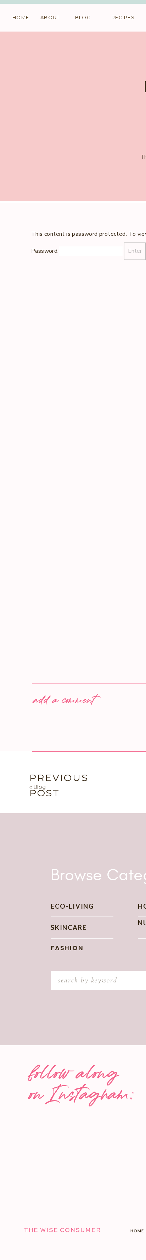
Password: (45, 251)
